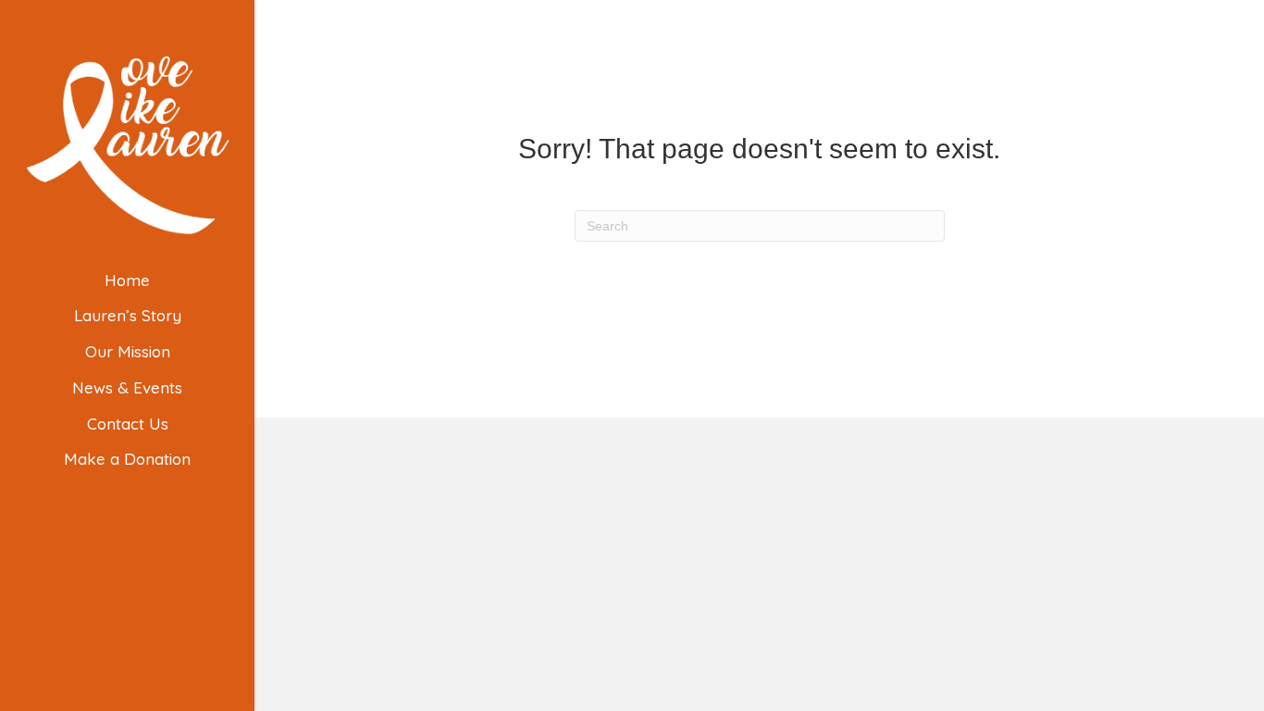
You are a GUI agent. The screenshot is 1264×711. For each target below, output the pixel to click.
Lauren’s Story (127, 315)
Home (127, 280)
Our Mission (127, 351)
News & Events (127, 387)
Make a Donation (127, 458)
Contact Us (127, 423)
